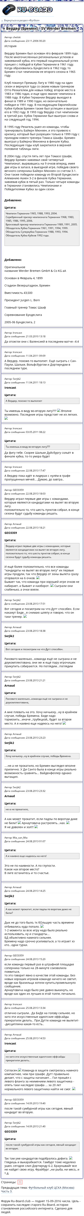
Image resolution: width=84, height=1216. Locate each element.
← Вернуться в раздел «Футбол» (20, 20)
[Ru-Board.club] (27, 14)
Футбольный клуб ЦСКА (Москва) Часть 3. (37, 1189)
